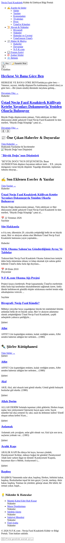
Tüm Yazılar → (8, 186)
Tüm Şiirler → (8, 353)
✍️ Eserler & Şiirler (16, 8)
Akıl (3, 381)
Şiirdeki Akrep (14, 511)
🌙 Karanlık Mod (18, 63)
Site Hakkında (10, 226)
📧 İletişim (12, 58)
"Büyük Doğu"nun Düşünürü (20, 155)
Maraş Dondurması (16, 506)
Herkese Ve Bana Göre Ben (22, 76)
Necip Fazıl (12, 2)
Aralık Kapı (8, 446)
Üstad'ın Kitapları (21, 24)
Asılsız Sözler (17, 55)
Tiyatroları (18, 19)
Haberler (17, 44)
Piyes (15, 21)
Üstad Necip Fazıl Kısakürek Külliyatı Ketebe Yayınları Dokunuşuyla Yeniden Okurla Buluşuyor (31, 106)
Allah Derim (8, 401)
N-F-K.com (18, 49)
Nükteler (17, 32)
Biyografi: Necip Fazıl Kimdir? (20, 303)
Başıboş (6, 471)
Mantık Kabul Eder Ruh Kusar (22, 501)
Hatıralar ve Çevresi (22, 35)
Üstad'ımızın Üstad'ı (22, 38)
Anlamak (7, 426)
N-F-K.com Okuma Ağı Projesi (20, 277)
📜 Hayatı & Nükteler (18, 27)
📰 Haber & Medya (16, 41)
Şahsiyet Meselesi (15, 517)
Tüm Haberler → (9, 144)
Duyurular (18, 46)
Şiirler (16, 10)
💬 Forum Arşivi (15, 52)
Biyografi (17, 30)
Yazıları (17, 13)
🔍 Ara (5, 63)
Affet (4, 328)
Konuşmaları (19, 16)
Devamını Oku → (9, 93)
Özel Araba (12, 522)
